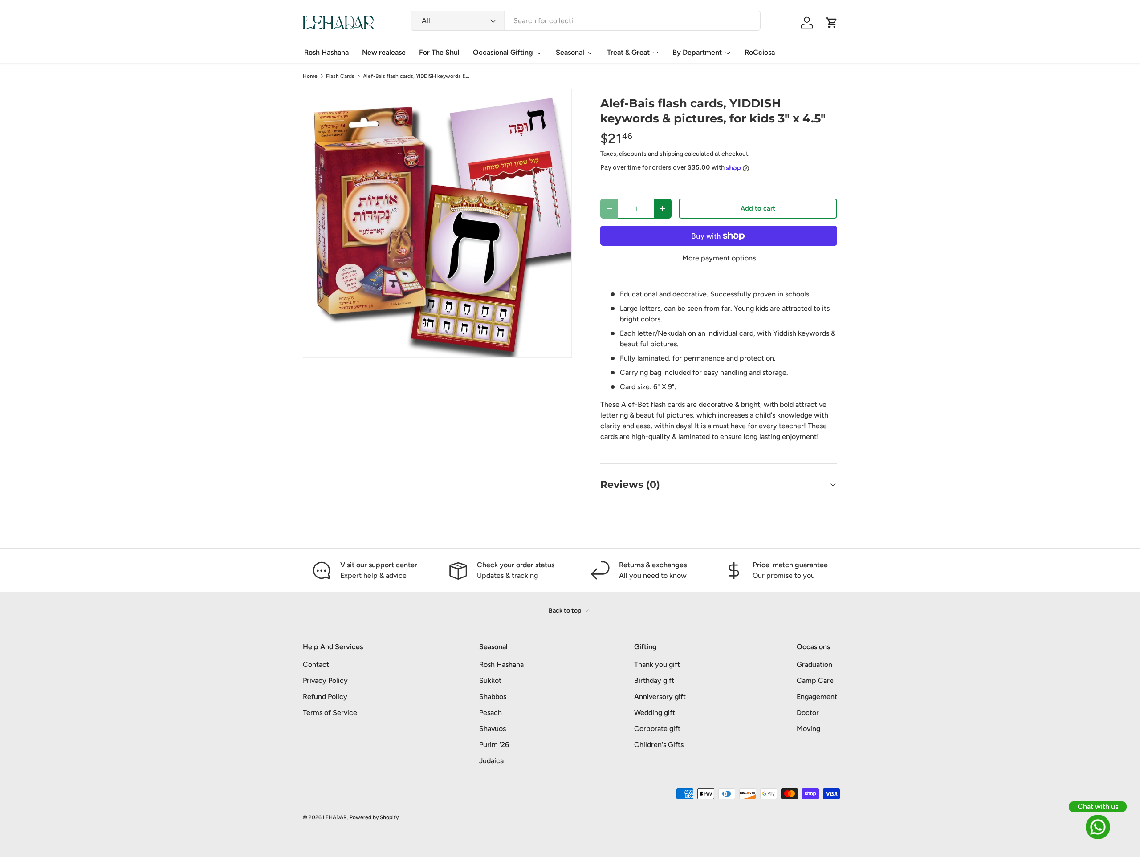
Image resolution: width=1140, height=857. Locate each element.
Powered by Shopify (374, 817)
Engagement (817, 696)
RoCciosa (760, 52)
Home (310, 76)
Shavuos (492, 728)
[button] (832, 22)
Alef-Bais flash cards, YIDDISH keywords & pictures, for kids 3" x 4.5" (416, 76)
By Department (697, 52)
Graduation (814, 664)
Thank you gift (657, 664)
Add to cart (758, 208)
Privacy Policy (325, 680)
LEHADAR (335, 817)
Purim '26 (494, 744)
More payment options (719, 258)
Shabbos (492, 696)
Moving (808, 728)
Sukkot (490, 680)
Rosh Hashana (326, 52)
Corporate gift (657, 728)
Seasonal (570, 52)
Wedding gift (654, 712)
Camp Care (815, 680)
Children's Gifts (659, 744)
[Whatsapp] (1098, 827)
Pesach (490, 712)
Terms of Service (330, 712)
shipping (671, 154)
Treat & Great (628, 52)
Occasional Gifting (503, 52)
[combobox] (585, 20)
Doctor (808, 712)
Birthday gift (654, 680)
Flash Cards (340, 76)
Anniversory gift (660, 696)
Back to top (565, 610)
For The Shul (439, 52)
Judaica (491, 760)
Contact (316, 664)
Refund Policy (325, 696)
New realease (384, 52)
